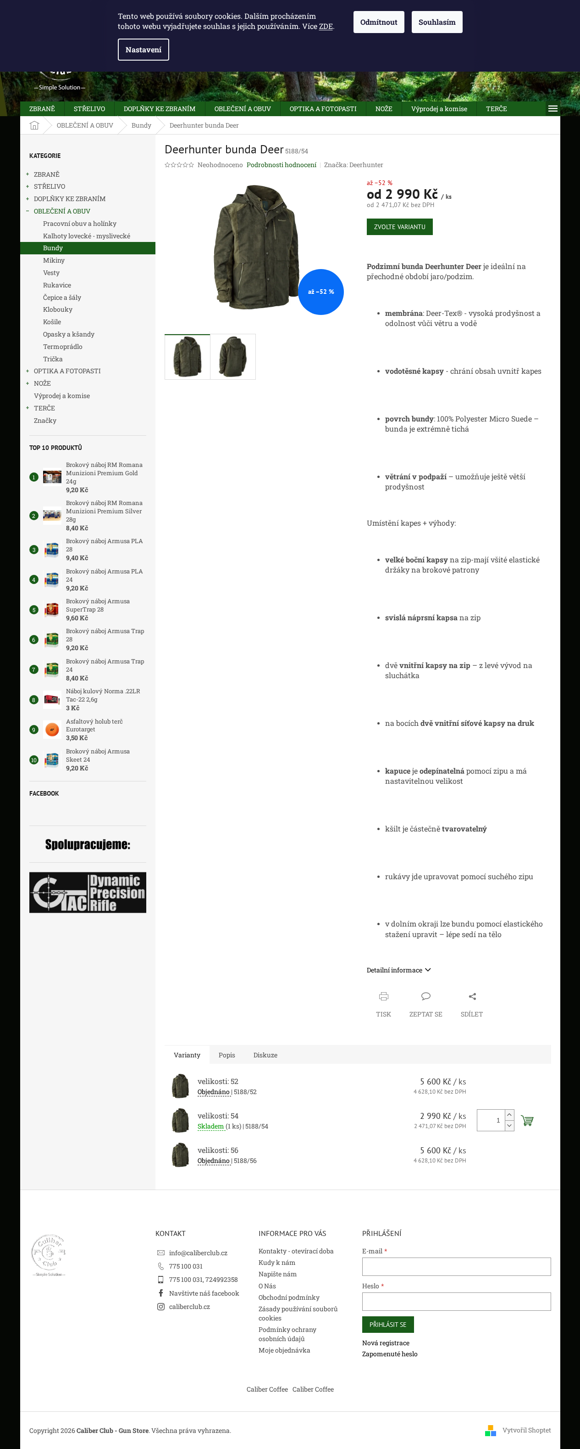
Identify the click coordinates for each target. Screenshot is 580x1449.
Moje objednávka (284, 1350)
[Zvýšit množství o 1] (509, 1115)
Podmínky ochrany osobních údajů (287, 1333)
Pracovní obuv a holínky (79, 223)
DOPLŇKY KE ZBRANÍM (70, 198)
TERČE (44, 408)
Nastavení (143, 49)
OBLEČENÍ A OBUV (62, 211)
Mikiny (54, 260)
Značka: (353, 164)
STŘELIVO (49, 186)
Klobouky (57, 309)
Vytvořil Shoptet (527, 1429)
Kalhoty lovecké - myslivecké (86, 235)
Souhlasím (437, 22)
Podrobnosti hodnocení (281, 164)
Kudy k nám (277, 1262)
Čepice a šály (62, 297)
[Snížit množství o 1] (509, 1125)
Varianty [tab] (187, 1054)
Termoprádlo (63, 346)
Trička (53, 358)
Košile (52, 321)
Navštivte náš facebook (204, 1293)
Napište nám (278, 1273)
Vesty (51, 272)
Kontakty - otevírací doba (296, 1251)
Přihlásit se (388, 1324)
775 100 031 (186, 1266)
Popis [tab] (227, 1054)
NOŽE (42, 383)
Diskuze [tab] (265, 1054)
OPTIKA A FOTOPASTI (67, 370)
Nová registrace (385, 1342)
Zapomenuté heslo (390, 1353)
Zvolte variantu (399, 227)
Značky (45, 420)
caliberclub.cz (189, 1306)
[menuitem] (42, 108)
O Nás (267, 1285)
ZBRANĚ (47, 174)
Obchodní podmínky (289, 1297)
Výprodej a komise (62, 395)
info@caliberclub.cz (198, 1252)
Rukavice (57, 285)
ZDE (326, 26)
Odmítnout (379, 22)
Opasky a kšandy (68, 334)
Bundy (53, 247)
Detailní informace (394, 970)
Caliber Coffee (267, 1389)
